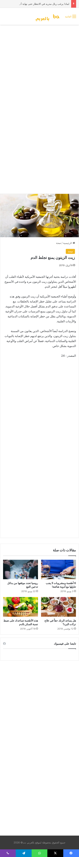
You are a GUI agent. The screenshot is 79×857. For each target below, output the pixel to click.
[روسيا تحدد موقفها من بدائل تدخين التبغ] (20, 569)
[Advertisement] (39, 67)
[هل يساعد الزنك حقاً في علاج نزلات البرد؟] (58, 607)
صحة (58, 243)
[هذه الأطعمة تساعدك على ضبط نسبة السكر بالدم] (20, 607)
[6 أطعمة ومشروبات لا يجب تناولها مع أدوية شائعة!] (58, 569)
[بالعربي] (48, 16)
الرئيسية (68, 243)
